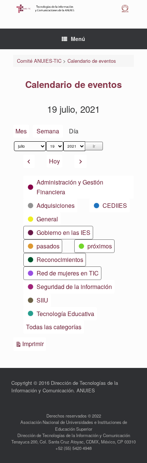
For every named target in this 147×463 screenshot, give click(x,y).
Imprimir (34, 343)
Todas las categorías (53, 326)
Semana (48, 131)
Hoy (54, 161)
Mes (21, 131)
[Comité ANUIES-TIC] (73, 8)
